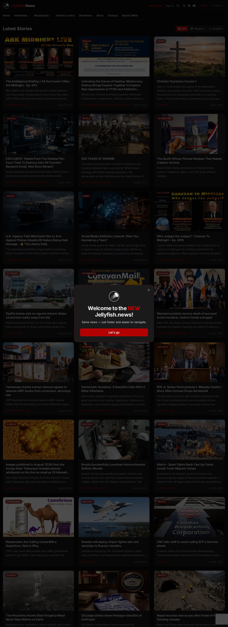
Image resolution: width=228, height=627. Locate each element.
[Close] (149, 290)
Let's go (114, 332)
